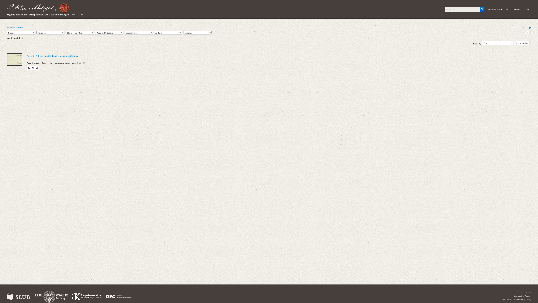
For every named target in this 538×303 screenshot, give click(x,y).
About (528, 292)
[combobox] (21, 33)
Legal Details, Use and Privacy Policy (516, 299)
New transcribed (522, 43)
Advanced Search (495, 9)
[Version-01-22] (77, 14)
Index (507, 9)
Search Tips (526, 27)
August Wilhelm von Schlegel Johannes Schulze (52, 55)
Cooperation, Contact (522, 296)
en (528, 9)
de (523, 9)
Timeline (516, 9)
